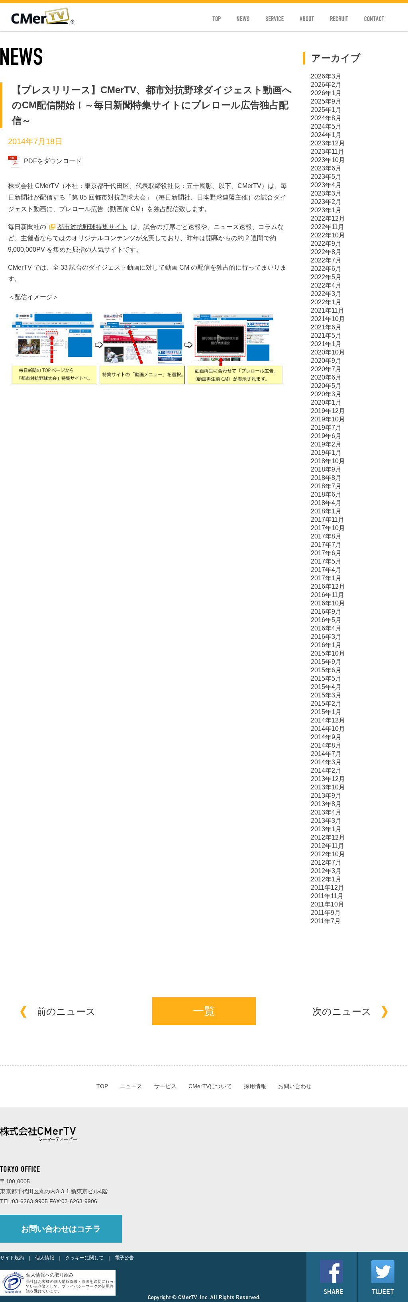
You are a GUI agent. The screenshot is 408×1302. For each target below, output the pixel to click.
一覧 (204, 1011)
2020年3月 (326, 394)
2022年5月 (326, 277)
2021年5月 (326, 335)
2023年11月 (327, 151)
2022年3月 (326, 293)
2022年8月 (326, 252)
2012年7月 (326, 862)
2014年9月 (326, 737)
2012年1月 (326, 879)
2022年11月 (327, 226)
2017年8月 (326, 536)
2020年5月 (326, 385)
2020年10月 (328, 352)
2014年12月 (328, 720)
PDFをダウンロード (53, 161)
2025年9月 (326, 101)
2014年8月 (326, 745)
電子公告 (124, 1258)
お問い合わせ (295, 1086)
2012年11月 (327, 845)
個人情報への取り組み (50, 1275)
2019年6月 (326, 436)
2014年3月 (326, 762)
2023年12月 (328, 143)
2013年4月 (326, 812)
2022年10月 (328, 235)
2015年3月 (326, 695)
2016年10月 (328, 603)
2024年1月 (326, 134)
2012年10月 (328, 854)
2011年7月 (326, 921)
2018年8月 (326, 477)
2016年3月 (326, 636)
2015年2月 (326, 703)
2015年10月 (328, 653)
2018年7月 (326, 486)
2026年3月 (326, 76)
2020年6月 (326, 377)
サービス (165, 1086)
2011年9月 (326, 912)
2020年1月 (326, 402)
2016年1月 (326, 645)
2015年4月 (326, 686)
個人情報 (44, 1258)
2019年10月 (328, 419)
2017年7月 (326, 544)
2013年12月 (328, 778)
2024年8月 (326, 118)
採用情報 (255, 1086)
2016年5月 (326, 620)
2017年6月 (326, 553)
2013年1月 (326, 829)
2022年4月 (326, 285)
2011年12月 (327, 887)
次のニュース (341, 1011)
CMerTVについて (210, 1086)
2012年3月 (326, 870)
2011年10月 (327, 904)
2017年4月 (326, 569)
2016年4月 (326, 628)
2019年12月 (328, 410)
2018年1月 (326, 511)
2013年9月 (326, 795)
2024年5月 (326, 126)
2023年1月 (326, 210)
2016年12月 (328, 586)
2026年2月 (326, 84)
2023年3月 (326, 193)
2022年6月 (326, 268)
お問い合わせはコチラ (61, 1228)
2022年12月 (328, 218)
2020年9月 (326, 360)
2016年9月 (326, 611)
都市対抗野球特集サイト (92, 226)
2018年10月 (328, 461)
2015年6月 (326, 670)
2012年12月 (328, 837)
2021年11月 (327, 310)
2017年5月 (326, 561)
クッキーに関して (84, 1258)
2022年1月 (326, 302)
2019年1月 (326, 452)
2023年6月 (326, 168)
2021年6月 (326, 327)
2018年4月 (326, 502)
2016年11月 (327, 594)
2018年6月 (326, 494)
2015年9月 (326, 661)
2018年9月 (326, 469)
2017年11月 (327, 519)
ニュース (131, 1086)
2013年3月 (326, 820)
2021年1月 (326, 344)
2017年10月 (328, 528)
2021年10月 (328, 318)
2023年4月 (326, 185)
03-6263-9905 (30, 1201)
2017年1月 (326, 578)
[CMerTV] (43, 22)
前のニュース (66, 1011)
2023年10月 (328, 160)
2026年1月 (326, 93)
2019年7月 (326, 427)
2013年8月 (326, 804)
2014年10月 (328, 728)
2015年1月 (326, 712)
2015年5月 (326, 678)
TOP (102, 1086)
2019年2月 (326, 444)
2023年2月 (326, 201)
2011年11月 (327, 896)
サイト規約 (12, 1258)
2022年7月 (326, 260)
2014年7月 (326, 753)
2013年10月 (328, 787)
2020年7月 (326, 369)
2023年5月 (326, 176)
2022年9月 (326, 243)
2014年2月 (326, 770)
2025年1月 (326, 109)
